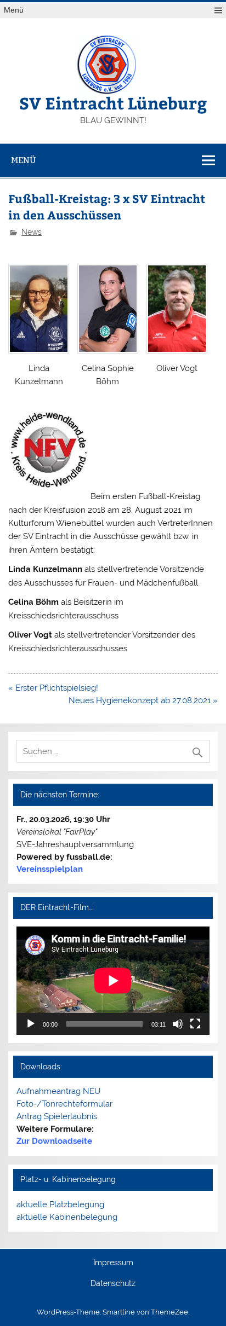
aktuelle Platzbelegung (60, 1204)
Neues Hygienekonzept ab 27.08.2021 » (143, 700)
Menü (14, 10)
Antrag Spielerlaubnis (56, 1116)
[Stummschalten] (177, 1023)
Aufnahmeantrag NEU (58, 1091)
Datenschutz (113, 1284)
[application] (112, 981)
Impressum (113, 1263)
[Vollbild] (195, 1023)
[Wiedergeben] (30, 1023)
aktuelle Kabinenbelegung (66, 1217)
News (31, 232)
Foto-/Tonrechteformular (64, 1104)
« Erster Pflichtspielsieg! (53, 688)
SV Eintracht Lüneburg (113, 102)
